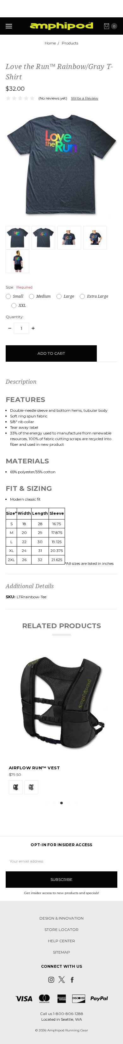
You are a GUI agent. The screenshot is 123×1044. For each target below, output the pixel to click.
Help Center (61, 940)
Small (18, 296)
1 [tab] (47, 803)
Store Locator (61, 929)
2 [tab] (54, 803)
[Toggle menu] (8, 26)
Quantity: (15, 316)
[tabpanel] (61, 723)
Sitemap (61, 952)
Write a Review (84, 98)
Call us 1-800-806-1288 (61, 1013)
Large (69, 296)
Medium (43, 296)
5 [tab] (76, 803)
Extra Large (97, 296)
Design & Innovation (61, 918)
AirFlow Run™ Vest (34, 767)
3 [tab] (61, 803)
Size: (19, 287)
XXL (22, 305)
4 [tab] (68, 803)
